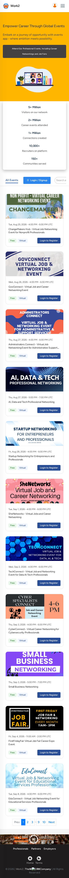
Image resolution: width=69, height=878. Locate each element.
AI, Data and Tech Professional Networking (31, 401)
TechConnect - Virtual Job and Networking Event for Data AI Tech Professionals (31, 573)
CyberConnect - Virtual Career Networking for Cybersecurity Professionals (33, 631)
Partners (36, 848)
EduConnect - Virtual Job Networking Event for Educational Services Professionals (34, 800)
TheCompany (38, 869)
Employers (50, 848)
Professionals (20, 848)
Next (51, 822)
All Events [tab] (11, 180)
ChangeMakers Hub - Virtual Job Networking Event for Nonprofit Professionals (32, 231)
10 (43, 822)
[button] (54, 6)
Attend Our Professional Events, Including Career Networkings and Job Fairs (34, 51)
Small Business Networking (23, 686)
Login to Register (49, 240)
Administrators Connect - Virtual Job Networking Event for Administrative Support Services (32, 348)
